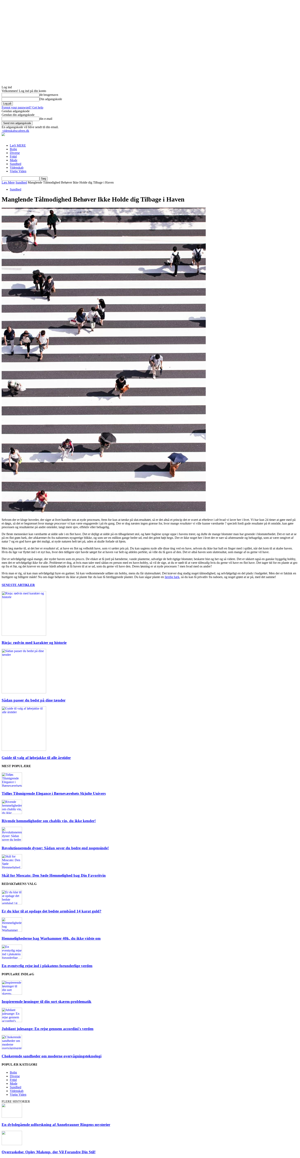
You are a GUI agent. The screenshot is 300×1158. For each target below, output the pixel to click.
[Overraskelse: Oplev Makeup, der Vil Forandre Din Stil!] (12, 1144)
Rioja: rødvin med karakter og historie (34, 642)
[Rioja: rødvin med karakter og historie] (24, 634)
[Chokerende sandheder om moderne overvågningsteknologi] (12, 1048)
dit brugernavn (48, 94)
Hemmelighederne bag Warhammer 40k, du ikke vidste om (51, 938)
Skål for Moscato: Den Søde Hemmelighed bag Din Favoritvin (54, 875)
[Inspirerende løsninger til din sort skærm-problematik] (12, 993)
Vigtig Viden (18, 171)
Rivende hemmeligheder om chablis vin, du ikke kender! (49, 821)
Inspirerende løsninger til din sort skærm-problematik (46, 1001)
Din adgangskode (50, 99)
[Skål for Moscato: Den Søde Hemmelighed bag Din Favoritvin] (12, 867)
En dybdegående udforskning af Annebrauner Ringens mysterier (56, 1124)
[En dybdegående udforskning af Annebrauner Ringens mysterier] (12, 1116)
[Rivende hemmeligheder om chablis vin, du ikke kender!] (12, 813)
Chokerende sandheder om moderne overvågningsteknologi (51, 1056)
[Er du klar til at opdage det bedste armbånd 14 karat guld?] (12, 903)
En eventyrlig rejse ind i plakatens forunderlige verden (47, 966)
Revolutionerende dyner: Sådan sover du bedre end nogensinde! (55, 848)
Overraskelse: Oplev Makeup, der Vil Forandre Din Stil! (49, 1152)
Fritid (13, 156)
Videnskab (16, 167)
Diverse (15, 153)
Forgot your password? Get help (22, 107)
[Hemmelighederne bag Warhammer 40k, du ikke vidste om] (12, 930)
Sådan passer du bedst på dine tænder (34, 700)
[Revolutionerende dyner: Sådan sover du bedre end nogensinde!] (12, 840)
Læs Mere (8, 182)
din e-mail (45, 118)
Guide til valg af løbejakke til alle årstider (36, 758)
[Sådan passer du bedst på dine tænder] (24, 692)
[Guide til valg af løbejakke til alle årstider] (24, 749)
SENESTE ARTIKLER (18, 585)
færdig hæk (172, 577)
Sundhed (15, 164)
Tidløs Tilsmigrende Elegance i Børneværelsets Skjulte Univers (54, 793)
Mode (13, 160)
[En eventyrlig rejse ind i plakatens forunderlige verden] (12, 958)
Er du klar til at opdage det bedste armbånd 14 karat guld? (51, 911)
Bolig (13, 149)
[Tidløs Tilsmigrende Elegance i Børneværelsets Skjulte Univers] (12, 785)
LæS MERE (18, 145)
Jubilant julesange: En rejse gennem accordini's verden (47, 1029)
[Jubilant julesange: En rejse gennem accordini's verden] (12, 1021)
